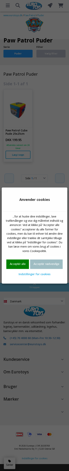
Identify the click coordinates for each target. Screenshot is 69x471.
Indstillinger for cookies (34, 274)
